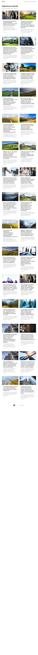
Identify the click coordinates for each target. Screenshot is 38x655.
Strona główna (33, 1)
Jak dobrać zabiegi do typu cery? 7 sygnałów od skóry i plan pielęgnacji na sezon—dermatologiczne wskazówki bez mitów (9, 312)
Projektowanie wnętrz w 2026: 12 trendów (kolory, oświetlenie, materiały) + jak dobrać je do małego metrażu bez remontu (27, 154)
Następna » (22, 405)
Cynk (3, 1)
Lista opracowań (27, 1)
